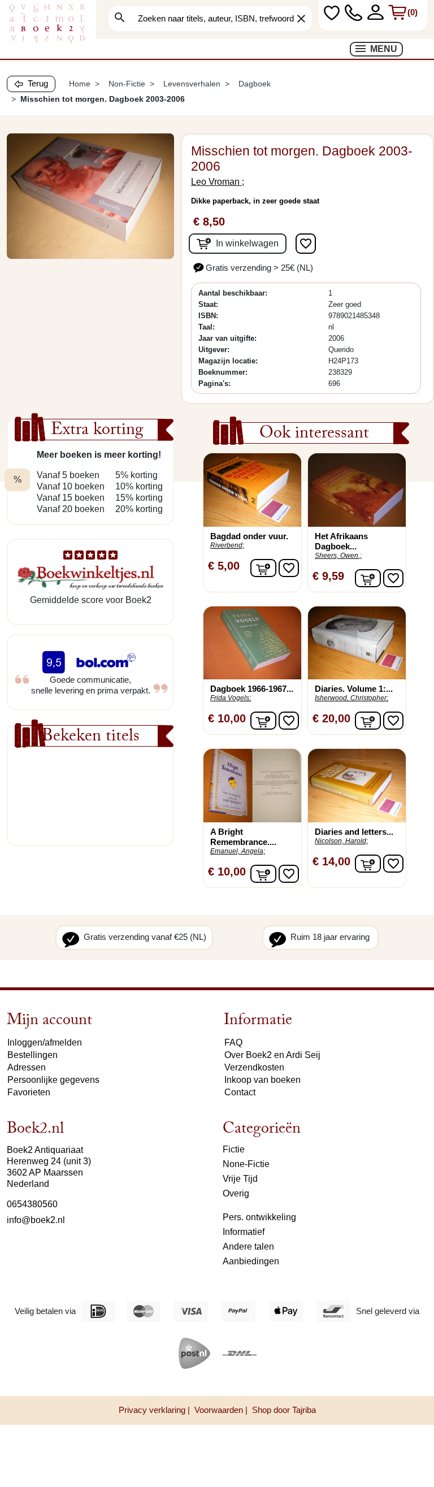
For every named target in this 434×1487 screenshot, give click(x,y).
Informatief (243, 1232)
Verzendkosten (254, 1067)
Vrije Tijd (240, 1178)
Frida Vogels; (230, 698)
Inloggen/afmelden (44, 1042)
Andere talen (248, 1246)
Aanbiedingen (251, 1261)
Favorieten (28, 1092)
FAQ (233, 1042)
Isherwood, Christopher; (351, 698)
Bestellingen (32, 1055)
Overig (236, 1193)
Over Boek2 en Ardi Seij (272, 1055)
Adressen (26, 1067)
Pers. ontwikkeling (259, 1217)
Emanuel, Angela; (237, 851)
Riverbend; (227, 545)
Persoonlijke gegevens (53, 1080)
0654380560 (32, 1204)
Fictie (234, 1149)
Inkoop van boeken (262, 1080)
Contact (239, 1092)
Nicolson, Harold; (341, 841)
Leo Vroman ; (217, 182)
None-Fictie (246, 1164)
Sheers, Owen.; (338, 556)
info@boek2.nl (36, 1220)
